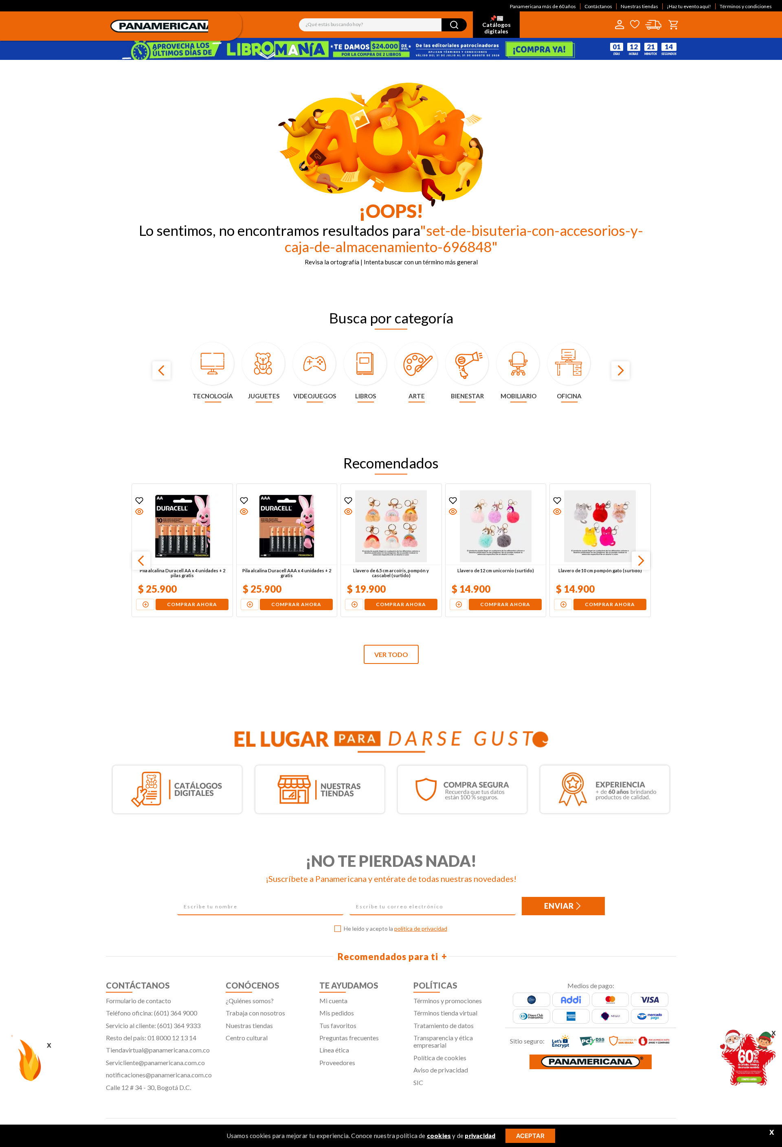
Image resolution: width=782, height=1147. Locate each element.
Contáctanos (598, 6)
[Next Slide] (620, 370)
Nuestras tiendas (639, 6)
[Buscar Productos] (454, 24)
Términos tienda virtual (445, 1013)
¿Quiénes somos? (250, 1000)
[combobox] (383, 24)
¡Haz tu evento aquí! (689, 6)
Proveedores (337, 1062)
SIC (418, 1082)
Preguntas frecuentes (349, 1038)
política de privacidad (420, 928)
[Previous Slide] (161, 370)
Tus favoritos (337, 1025)
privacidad (480, 1135)
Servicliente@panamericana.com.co (155, 1062)
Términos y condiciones (746, 6)
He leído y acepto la (395, 928)
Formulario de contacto (138, 1000)
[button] (139, 511)
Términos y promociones (447, 1000)
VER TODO (391, 654)
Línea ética (334, 1050)
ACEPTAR (530, 1136)
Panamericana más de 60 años (543, 6)
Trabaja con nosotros (255, 1013)
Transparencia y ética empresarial (443, 1041)
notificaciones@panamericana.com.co (159, 1075)
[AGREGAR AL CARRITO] (145, 604)
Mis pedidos (336, 1013)
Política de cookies (439, 1057)
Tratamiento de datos (443, 1025)
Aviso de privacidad (440, 1070)
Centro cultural (247, 1038)
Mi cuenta (333, 1000)
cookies (439, 1135)
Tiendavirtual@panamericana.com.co (158, 1050)
